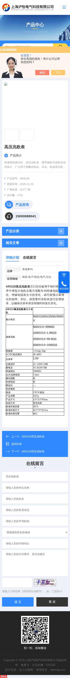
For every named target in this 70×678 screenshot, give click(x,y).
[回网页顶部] (64, 275)
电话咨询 (64, 288)
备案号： (26, 664)
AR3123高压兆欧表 (33, 451)
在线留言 (29, 257)
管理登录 (41, 669)
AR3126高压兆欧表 (33, 436)
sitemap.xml (57, 669)
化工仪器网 (26, 669)
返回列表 (16, 443)
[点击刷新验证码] (45, 582)
